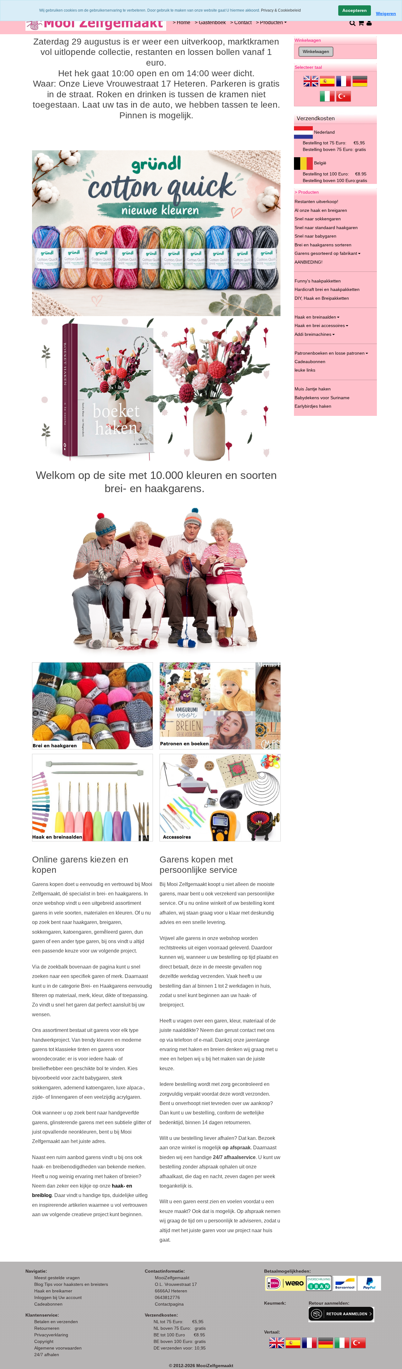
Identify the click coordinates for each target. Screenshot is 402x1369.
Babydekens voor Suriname (322, 397)
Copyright (43, 1341)
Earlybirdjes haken (313, 406)
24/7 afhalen (46, 1354)
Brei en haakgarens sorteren (323, 244)
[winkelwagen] (360, 23)
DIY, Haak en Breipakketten (322, 298)
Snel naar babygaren (315, 236)
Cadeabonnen (48, 1304)
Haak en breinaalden (315, 316)
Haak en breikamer (53, 1290)
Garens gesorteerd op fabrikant (326, 253)
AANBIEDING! (309, 262)
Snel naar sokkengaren (318, 218)
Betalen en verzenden (56, 1321)
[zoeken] (352, 23)
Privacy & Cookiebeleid (281, 10)
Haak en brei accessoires (320, 325)
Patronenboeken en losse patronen (330, 353)
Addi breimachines (313, 334)
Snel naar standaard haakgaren (326, 227)
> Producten (269, 22)
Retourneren (46, 1328)
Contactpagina (169, 1304)
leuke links (305, 370)
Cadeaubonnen (310, 361)
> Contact (241, 22)
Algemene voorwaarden (58, 1347)
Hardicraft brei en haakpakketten (327, 289)
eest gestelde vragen (59, 1277)
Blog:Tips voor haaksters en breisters (71, 1284)
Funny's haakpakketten (318, 280)
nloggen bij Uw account (59, 1297)
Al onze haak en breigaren (321, 210)
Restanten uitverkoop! (316, 201)
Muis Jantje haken (313, 388)
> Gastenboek (210, 22)
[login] (369, 23)
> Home (181, 22)
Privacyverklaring (51, 1334)
